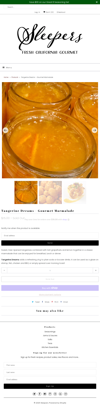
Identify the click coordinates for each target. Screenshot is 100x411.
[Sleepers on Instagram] (55, 394)
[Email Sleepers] (65, 394)
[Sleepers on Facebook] (39, 394)
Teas (50, 343)
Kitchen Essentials (50, 347)
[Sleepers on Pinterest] (50, 394)
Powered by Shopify (57, 403)
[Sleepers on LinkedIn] (60, 394)
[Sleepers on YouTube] (44, 394)
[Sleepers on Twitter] (34, 394)
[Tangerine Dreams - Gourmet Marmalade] (50, 130)
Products (15, 77)
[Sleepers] (50, 39)
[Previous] (5, 130)
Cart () (49, 12)
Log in (37, 12)
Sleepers (44, 403)
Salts (50, 339)
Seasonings (50, 331)
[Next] (94, 130)
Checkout (61, 12)
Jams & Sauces (50, 335)
